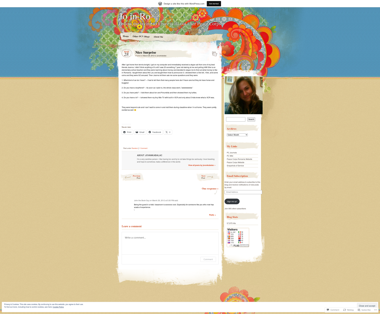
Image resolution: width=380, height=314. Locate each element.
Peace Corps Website (235, 162)
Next (203, 176)
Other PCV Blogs (141, 36)
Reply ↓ (212, 214)
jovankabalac (162, 55)
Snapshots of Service (235, 165)
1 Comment (143, 148)
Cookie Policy (58, 307)
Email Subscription (237, 176)
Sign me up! (232, 201)
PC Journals (232, 152)
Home (126, 36)
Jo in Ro (134, 15)
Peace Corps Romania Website (239, 159)
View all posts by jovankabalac (202, 165)
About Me (158, 36)
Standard (213, 53)
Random (135, 148)
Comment (208, 259)
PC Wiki (230, 155)
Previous (136, 176)
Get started (214, 4)
